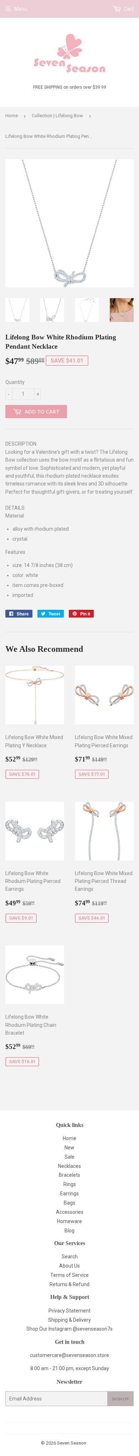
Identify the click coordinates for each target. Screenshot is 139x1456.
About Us (69, 1266)
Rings (69, 1184)
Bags (69, 1203)
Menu (20, 9)
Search (70, 1256)
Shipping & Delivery (69, 1320)
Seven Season (71, 1443)
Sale (69, 1157)
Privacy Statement (69, 1311)
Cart (128, 9)
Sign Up (120, 1399)
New (69, 1147)
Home (11, 115)
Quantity (15, 382)
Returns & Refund (69, 1284)
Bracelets (69, 1175)
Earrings (69, 1193)
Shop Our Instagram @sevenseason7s (69, 1329)
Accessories (69, 1212)
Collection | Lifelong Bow (57, 115)
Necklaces (69, 1166)
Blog (69, 1230)
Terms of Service (69, 1275)
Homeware (69, 1221)
